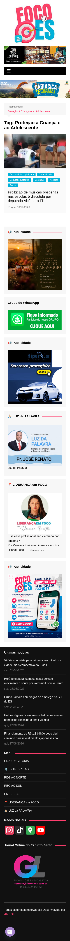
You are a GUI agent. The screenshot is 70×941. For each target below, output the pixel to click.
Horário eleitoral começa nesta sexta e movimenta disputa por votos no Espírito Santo (33, 681)
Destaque (40, 180)
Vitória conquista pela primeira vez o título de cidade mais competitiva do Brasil (32, 663)
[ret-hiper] (35, 376)
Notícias (54, 180)
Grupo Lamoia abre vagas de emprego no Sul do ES (33, 699)
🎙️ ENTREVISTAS (16, 769)
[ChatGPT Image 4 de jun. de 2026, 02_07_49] (35, 605)
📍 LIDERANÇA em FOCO (27, 484)
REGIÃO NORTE (15, 777)
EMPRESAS (12, 794)
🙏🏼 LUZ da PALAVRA (24, 416)
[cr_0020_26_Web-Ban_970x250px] (35, 88)
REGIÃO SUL (13, 785)
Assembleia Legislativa (22, 174)
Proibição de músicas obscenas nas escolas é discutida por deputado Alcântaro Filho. (33, 196)
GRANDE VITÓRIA (16, 760)
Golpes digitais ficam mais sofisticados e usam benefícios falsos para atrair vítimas (33, 717)
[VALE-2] (35, 264)
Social (13, 185)
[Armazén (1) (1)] (35, 54)
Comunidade (45, 174)
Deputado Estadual (19, 180)
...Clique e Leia (36, 550)
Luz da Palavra (17, 467)
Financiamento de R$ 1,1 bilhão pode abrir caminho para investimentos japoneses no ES (33, 736)
